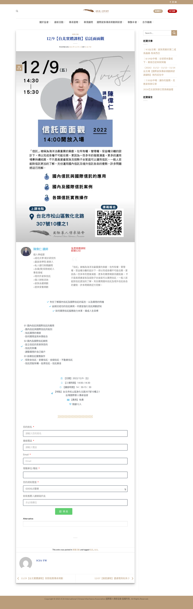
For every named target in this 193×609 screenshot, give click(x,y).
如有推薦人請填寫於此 (34, 496)
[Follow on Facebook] (170, 2)
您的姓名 (28, 427)
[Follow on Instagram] (173, 2)
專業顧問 (88, 22)
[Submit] (174, 33)
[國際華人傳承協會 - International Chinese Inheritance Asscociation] (96, 11)
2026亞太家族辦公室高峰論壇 (158, 89)
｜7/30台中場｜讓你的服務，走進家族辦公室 (159, 82)
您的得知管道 (30, 482)
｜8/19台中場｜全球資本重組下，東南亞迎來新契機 (158, 60)
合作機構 (147, 22)
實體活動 (75, 34)
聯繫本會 (132, 22)
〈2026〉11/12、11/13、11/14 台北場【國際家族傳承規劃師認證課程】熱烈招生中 (159, 71)
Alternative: (28, 518)
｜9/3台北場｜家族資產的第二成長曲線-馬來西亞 (159, 51)
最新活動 (58, 22)
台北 (96, 550)
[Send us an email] (175, 2)
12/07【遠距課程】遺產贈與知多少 (112, 578)
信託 (91, 550)
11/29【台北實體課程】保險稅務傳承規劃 (41, 578)
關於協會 (44, 22)
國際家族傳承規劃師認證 (109, 22)
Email (26, 454)
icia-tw (88, 47)
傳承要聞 (73, 22)
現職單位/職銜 (30, 468)
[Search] (17, 11)
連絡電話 (28, 440)
